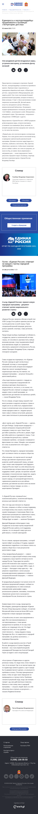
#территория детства (19, 205)
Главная (4, 9)
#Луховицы (12, 200)
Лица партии (24, 742)
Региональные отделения (8, 746)
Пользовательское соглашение (19, 790)
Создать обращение (19, 225)
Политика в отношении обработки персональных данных (19, 794)
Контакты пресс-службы (9, 751)
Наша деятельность (15, 9)
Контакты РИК (25, 745)
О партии (7, 742)
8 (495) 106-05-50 (19, 759)
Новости (26, 9)
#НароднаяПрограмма (19, 729)
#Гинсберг (25, 200)
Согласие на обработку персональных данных (19, 797)
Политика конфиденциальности (19, 792)
